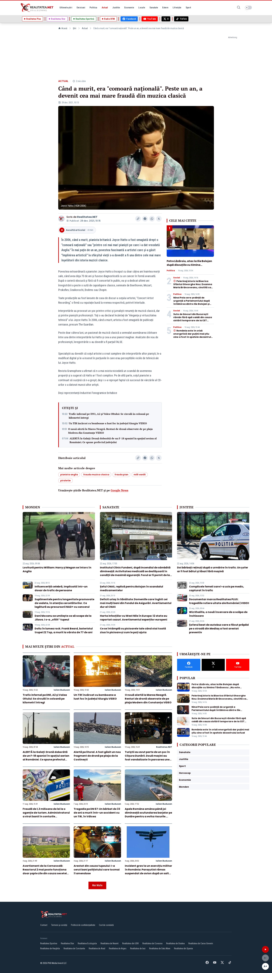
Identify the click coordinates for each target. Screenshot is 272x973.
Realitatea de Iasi (137, 948)
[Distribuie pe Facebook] (145, 219)
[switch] (248, 7)
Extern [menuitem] (165, 7)
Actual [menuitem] (105, 7)
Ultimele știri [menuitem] (66, 7)
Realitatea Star (67, 943)
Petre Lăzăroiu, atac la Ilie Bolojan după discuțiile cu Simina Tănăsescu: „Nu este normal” (189, 264)
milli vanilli (140, 474)
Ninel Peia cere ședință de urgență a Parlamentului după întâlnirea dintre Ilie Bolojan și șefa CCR (191, 302)
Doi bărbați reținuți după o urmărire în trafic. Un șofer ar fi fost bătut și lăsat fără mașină (212, 569)
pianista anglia (69, 474)
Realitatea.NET (87, 217)
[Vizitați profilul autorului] (61, 219)
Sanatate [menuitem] (154, 7)
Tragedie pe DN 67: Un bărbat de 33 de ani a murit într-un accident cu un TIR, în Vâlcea (97, 812)
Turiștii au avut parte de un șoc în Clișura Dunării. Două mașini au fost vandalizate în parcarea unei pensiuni (147, 757)
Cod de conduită (106, 925)
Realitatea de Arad (97, 948)
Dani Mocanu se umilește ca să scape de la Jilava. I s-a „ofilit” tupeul (63, 617)
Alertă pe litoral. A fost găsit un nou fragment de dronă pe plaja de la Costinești (97, 755)
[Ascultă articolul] (265, 949)
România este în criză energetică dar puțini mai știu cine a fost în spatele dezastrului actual (193, 335)
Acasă (64, 28)
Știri (74, 28)
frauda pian (121, 474)
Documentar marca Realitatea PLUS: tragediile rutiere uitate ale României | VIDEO (219, 601)
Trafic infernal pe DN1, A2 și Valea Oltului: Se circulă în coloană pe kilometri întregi (109, 415)
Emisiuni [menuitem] (81, 7)
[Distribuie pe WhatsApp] (152, 219)
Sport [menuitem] (188, 7)
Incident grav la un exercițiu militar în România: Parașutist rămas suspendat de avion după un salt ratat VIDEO (148, 871)
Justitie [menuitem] (116, 7)
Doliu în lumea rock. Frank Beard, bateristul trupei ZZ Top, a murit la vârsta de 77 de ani (64, 630)
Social (176, 277)
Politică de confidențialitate (83, 925)
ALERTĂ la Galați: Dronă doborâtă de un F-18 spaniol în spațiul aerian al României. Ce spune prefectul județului (113, 440)
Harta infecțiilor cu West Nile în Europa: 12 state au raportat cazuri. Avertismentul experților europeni (133, 617)
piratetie (65, 480)
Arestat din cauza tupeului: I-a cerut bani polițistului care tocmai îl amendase (97, 869)
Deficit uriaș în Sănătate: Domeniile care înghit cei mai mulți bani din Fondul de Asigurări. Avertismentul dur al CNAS (135, 603)
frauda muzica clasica (96, 474)
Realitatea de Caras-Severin (200, 943)
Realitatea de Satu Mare (159, 948)
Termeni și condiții (59, 925)
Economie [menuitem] (129, 7)
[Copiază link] (138, 219)
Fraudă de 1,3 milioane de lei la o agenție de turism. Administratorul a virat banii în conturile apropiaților (46, 814)
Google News (119, 490)
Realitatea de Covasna (152, 943)
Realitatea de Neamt (110, 943)
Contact (43, 925)
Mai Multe (97, 885)
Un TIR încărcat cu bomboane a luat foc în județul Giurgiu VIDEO (108, 423)
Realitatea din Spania (183, 948)
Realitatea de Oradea (175, 943)
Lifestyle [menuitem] (177, 7)
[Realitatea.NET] (37, 7)
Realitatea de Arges (117, 948)
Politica (171, 270)
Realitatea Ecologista (87, 943)
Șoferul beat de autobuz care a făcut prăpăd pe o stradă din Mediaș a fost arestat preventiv (219, 628)
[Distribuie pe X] (159, 219)
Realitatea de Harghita (50, 948)
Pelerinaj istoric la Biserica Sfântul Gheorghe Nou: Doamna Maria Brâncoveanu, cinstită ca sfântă (192, 286)
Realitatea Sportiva (48, 943)
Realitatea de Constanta (74, 948)
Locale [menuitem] (141, 7)
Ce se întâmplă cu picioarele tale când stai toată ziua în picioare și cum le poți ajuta (133, 630)
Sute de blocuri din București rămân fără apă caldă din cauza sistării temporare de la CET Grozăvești (192, 319)
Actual (85, 28)
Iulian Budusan (62, 690)
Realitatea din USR (130, 943)
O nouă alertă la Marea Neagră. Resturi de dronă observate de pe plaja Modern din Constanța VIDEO (110, 430)
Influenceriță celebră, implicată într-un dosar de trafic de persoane (61, 588)
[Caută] (238, 7)
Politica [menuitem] (93, 7)
